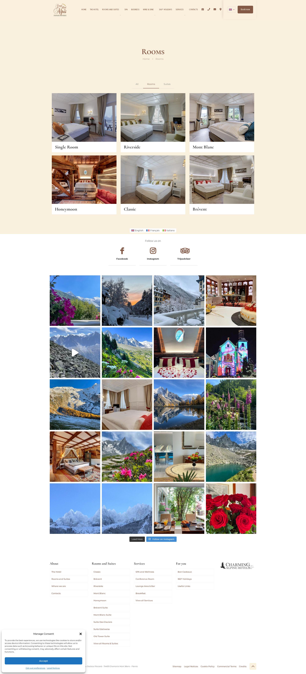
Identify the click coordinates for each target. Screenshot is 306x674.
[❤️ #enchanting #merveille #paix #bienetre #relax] (127, 404)
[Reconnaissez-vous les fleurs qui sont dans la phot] (231, 404)
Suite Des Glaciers (103, 622)
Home (146, 58)
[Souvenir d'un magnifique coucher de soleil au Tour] (75, 404)
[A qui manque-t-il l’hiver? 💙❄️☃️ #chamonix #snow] (75, 508)
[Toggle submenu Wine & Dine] (154, 15)
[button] (80, 633)
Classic (130, 209)
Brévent (200, 209)
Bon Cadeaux (185, 572)
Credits (242, 666)
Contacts (56, 593)
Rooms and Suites (60, 579)
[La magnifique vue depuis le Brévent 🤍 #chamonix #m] (75, 352)
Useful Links (184, 586)
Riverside (132, 147)
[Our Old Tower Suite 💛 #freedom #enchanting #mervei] (75, 456)
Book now (245, 9)
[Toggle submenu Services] (184, 15)
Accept (43, 660)
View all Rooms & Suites (106, 643)
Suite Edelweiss (102, 629)
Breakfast (141, 593)
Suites (167, 84)
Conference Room (145, 579)
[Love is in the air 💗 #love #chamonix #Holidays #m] (179, 352)
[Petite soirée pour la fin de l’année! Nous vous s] (231, 300)
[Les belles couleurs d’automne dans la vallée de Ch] (179, 404)
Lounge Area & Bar (145, 586)
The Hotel (56, 572)
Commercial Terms (226, 666)
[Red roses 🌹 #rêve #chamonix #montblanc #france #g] (231, 508)
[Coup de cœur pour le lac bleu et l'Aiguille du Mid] (231, 456)
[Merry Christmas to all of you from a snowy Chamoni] (231, 352)
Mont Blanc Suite (102, 615)
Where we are (58, 586)
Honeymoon (66, 209)
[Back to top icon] (253, 666)
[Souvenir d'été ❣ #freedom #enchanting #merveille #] (127, 456)
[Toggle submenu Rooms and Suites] (120, 15)
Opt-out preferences (35, 668)
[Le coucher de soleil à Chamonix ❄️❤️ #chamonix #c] (127, 300)
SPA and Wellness (145, 572)
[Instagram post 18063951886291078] (179, 456)
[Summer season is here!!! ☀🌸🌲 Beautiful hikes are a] (127, 352)
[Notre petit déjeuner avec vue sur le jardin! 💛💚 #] (179, 508)
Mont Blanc (203, 147)
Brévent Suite (101, 607)
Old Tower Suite (102, 636)
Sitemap (177, 666)
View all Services (144, 600)
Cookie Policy (208, 666)
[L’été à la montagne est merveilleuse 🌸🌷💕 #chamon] (75, 300)
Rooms (151, 84)
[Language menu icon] (231, 9)
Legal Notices (53, 668)
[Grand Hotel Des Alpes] (60, 9)
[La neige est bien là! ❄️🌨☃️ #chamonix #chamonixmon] (179, 300)
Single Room (66, 147)
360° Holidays (185, 579)
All (137, 84)
